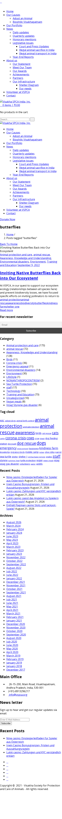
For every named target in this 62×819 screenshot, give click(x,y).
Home (10, 11)
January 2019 (14, 662)
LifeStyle (11, 377)
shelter (15, 456)
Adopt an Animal (22, 18)
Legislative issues (23, 43)
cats (55, 432)
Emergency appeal (17, 366)
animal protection (10, 299)
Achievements (21, 74)
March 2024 (13, 526)
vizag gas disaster (9, 463)
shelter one (12, 306)
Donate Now (7, 219)
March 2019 (13, 655)
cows (30, 438)
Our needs (25, 88)
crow (37, 438)
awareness (14, 303)
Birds (9, 359)
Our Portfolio (14, 25)
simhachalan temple (36, 457)
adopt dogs (10, 420)
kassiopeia (34, 448)
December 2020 (15, 624)
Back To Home (8, 244)
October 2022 (14, 561)
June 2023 (12, 536)
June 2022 (12, 575)
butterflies (41, 303)
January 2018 (14, 666)
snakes (49, 456)
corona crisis (15, 438)
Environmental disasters (14, 261)
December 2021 (15, 582)
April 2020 (12, 652)
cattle (2, 438)
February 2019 (15, 659)
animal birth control (25, 420)
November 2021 (15, 585)
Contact (11, 95)
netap (41, 452)
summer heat (14, 460)
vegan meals (48, 460)
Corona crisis (14, 363)
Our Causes (13, 15)
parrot (58, 452)
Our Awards (20, 71)
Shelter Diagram (29, 85)
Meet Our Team (22, 67)
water (33, 464)
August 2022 (13, 568)
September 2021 (16, 592)
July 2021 (11, 599)
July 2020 (11, 641)
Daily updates (21, 32)
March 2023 (13, 547)
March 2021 (13, 613)
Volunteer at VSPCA (18, 92)
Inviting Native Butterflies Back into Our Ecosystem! (30, 275)
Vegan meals (14, 401)
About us (11, 60)
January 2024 (14, 533)
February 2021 (15, 617)
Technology (13, 391)
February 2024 (15, 529)
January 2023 (14, 554)
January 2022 (14, 578)
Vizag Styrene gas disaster (22, 405)
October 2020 (14, 631)
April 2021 (12, 610)
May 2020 (12, 648)
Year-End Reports (23, 57)
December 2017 (15, 669)
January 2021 (14, 620)
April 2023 (12, 543)
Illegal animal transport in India (37, 53)
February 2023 (15, 550)
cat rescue (46, 433)
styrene (4, 460)
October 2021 (14, 589)
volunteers (25, 463)
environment (22, 448)
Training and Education (20, 394)
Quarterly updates (23, 36)
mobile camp (32, 452)
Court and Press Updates (34, 46)
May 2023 (12, 540)
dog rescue (26, 443)
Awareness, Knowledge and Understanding (25, 258)
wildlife (39, 464)
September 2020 (16, 634)
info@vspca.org (17, 694)
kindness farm (48, 448)
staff (9, 387)
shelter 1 (23, 456)
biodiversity (28, 303)
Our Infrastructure (24, 81)
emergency (8, 448)
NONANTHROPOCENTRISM (23, 380)
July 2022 (11, 571)
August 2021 (13, 596)
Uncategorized (15, 398)
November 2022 (15, 557)
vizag (56, 460)
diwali (42, 438)
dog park (12, 443)
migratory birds (17, 452)
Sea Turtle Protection (19, 384)
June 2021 (12, 603)
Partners (18, 78)
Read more (6, 310)
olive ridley (50, 452)
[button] (10, 105)
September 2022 (16, 564)
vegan (39, 460)
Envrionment (38, 261)
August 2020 (13, 638)
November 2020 (15, 627)
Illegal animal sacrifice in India (36, 50)
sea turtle (5, 456)
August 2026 (13, 522)
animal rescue (41, 254)
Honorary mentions (24, 39)
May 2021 (12, 606)
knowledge (5, 452)
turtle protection (28, 460)
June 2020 (12, 645)
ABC (2, 420)
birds (38, 433)
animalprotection (31, 426)
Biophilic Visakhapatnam (27, 22)
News (9, 29)
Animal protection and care (16, 254)
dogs (41, 443)
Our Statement (21, 64)
